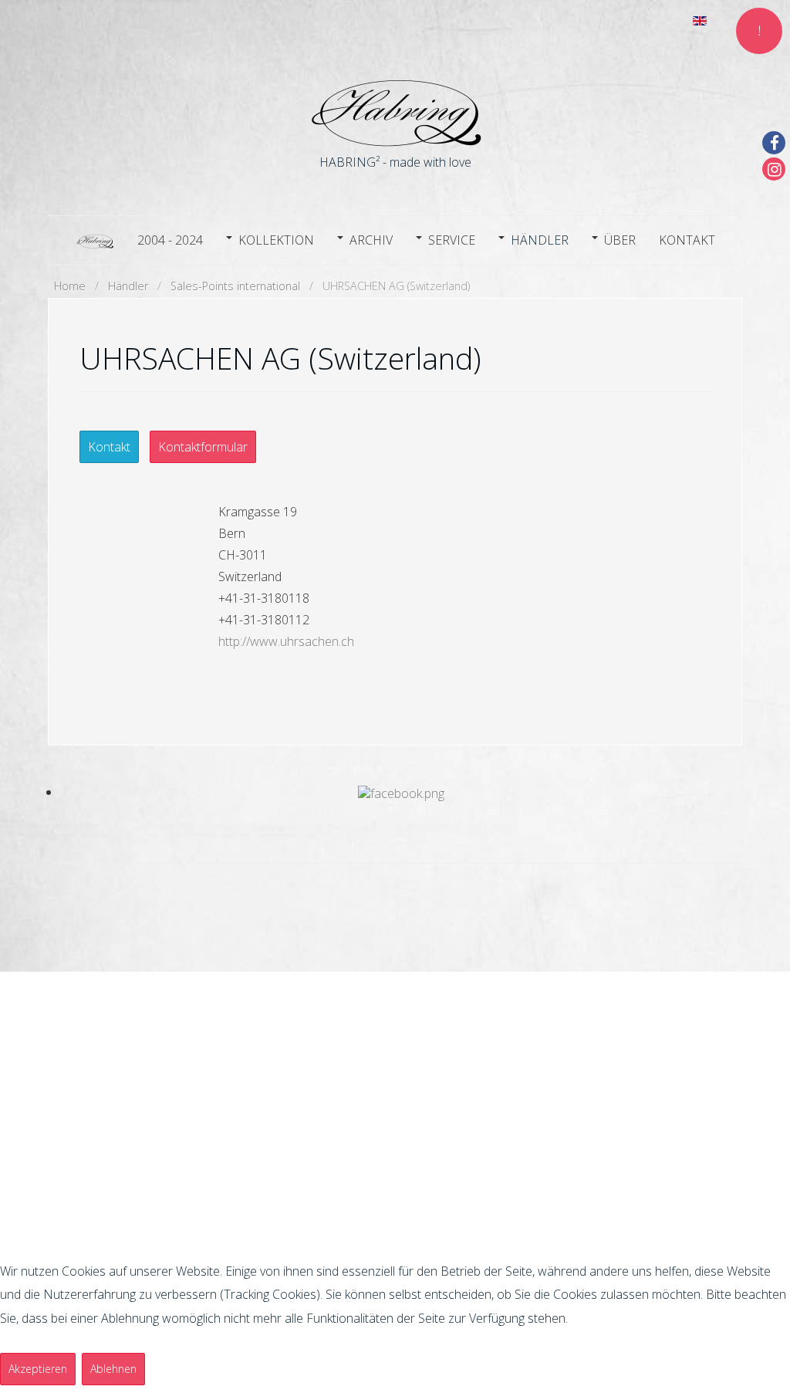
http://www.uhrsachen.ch (286, 641)
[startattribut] (95, 238)
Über (620, 240)
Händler (540, 240)
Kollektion (276, 240)
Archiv (371, 240)
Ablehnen (113, 1368)
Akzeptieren (37, 1368)
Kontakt (687, 240)
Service (451, 240)
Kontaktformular (203, 446)
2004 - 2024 (170, 240)
